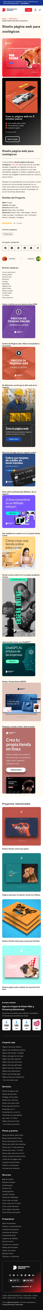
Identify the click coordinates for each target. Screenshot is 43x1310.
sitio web (15, 165)
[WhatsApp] (31, 248)
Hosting (5, 281)
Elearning (5, 279)
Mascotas (7, 234)
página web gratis (13, 1302)
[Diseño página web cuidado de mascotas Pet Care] (21, 964)
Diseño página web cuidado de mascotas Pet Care (21, 988)
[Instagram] (10, 1275)
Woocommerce (7, 298)
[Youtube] (29, 1275)
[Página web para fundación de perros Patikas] (21, 872)
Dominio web (6, 277)
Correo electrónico (8, 272)
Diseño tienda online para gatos (15, 849)
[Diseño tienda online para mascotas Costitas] (21, 918)
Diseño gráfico (7, 275)
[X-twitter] (17, 1275)
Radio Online (6, 288)
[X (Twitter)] (12, 248)
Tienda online (7, 293)
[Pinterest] (18, 248)
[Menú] (40, 10)
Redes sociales (7, 291)
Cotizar (28, 10)
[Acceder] (35, 10)
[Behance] (33, 1275)
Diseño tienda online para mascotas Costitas (21, 941)
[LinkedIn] (25, 248)
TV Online (5, 295)
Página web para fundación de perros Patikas (21, 895)
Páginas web (6, 286)
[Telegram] (37, 248)
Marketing (5, 284)
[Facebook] (5, 248)
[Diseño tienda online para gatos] (21, 826)
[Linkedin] (21, 1275)
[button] (9, 1002)
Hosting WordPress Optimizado (12, 1304)
